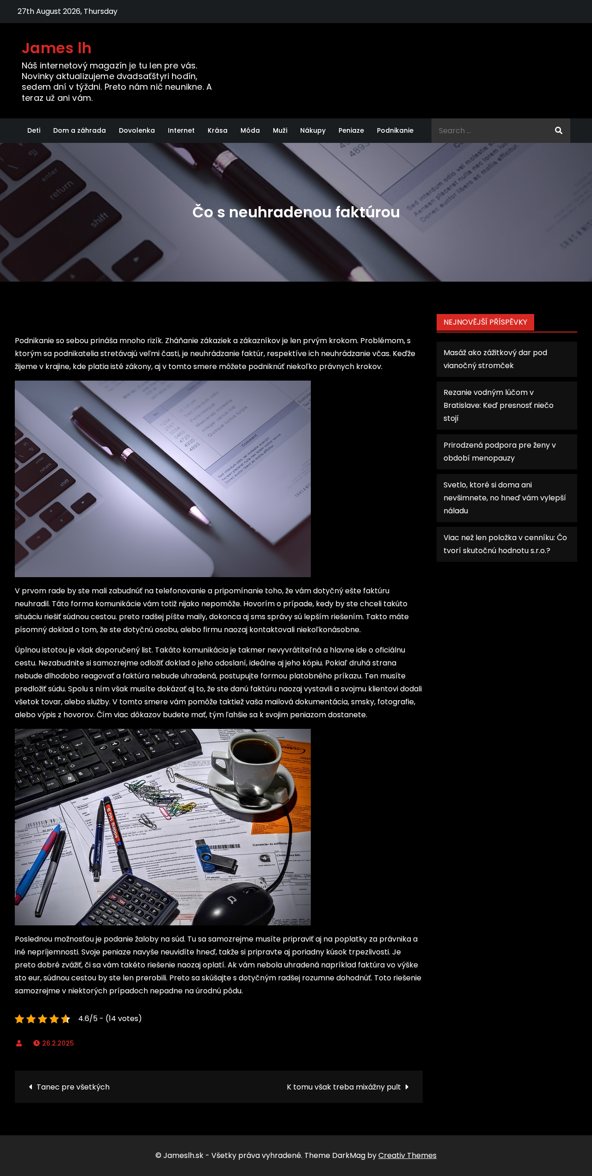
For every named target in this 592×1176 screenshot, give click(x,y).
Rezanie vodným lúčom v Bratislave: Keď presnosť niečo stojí (499, 405)
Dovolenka (137, 130)
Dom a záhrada (79, 130)
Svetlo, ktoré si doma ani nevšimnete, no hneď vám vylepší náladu (505, 498)
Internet (181, 130)
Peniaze (351, 130)
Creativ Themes (407, 1155)
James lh (57, 47)
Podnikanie (395, 130)
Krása (218, 130)
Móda (250, 130)
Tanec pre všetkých (73, 1087)
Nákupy (313, 130)
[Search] (558, 130)
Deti (33, 130)
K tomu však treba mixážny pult (344, 1087)
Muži (280, 130)
